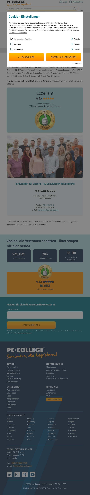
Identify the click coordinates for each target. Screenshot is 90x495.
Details (77, 39)
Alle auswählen (26, 57)
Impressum (76, 63)
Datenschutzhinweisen (18, 32)
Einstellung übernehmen (63, 57)
